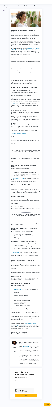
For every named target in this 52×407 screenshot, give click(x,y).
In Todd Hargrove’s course (18, 178)
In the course (16, 103)
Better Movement (25, 346)
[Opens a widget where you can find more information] (47, 404)
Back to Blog (4, 11)
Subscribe (26, 395)
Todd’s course (16, 252)
